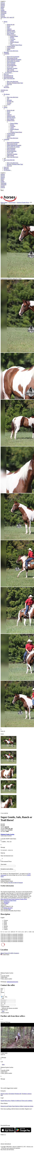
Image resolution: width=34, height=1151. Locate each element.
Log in (6, 86)
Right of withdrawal (16, 1100)
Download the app (8, 75)
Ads (8, 98)
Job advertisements (11, 65)
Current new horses (28, 1106)
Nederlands (3, 11)
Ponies (8, 26)
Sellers (8, 49)
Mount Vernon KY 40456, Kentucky (10, 953)
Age (2, 905)
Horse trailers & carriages (13, 61)
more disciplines (5, 910)
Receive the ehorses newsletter (10, 1008)
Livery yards (10, 67)
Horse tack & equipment (13, 56)
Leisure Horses (10, 48)
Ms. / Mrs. (4, 997)
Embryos (9, 29)
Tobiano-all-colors (8, 907)
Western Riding (14, 36)
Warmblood (6, 902)
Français (3, 16)
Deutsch (3, 2)
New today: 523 (5, 17)
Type (2, 902)
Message (3, 1057)
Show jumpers (10, 33)
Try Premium (8, 72)
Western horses (11, 34)
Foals (8, 27)
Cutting (12, 40)
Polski (2, 8)
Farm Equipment (11, 62)
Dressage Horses (11, 32)
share (3, 1064)
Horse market (4, 202)
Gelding (6, 903)
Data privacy (8, 1100)
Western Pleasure (14, 42)
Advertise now (4, 90)
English (2, 10)
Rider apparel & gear (12, 58)
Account (9, 103)
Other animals (10, 69)
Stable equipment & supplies (14, 59)
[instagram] (8, 1141)
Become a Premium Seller (15, 83)
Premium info (18, 1093)
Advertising (11, 1093)
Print (3, 1011)
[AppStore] (8, 1132)
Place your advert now (12, 50)
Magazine (6, 52)
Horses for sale (10, 24)
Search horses (12, 202)
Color (2, 907)
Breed (2, 900)
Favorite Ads (10, 101)
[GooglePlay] (23, 1132)
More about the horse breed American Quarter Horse (14, 899)
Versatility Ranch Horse (16, 45)
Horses (5, 21)
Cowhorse (12, 39)
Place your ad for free (9, 78)
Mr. (3, 998)
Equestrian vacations (12, 68)
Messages (9, 100)
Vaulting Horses (11, 46)
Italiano (2, 7)
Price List (6, 74)
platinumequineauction (12, 981)
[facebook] (3, 1141)
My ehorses (7, 94)
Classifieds (6, 53)
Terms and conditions (27, 1100)
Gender (2, 903)
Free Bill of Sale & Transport (15, 882)
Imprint (2, 1100)
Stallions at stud (11, 30)
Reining (12, 37)
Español (3, 14)
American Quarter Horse (23, 202)
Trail (11, 43)
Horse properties (11, 64)
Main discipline (4, 909)
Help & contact (4, 1093)
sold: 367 (12, 17)
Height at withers (5, 906)
